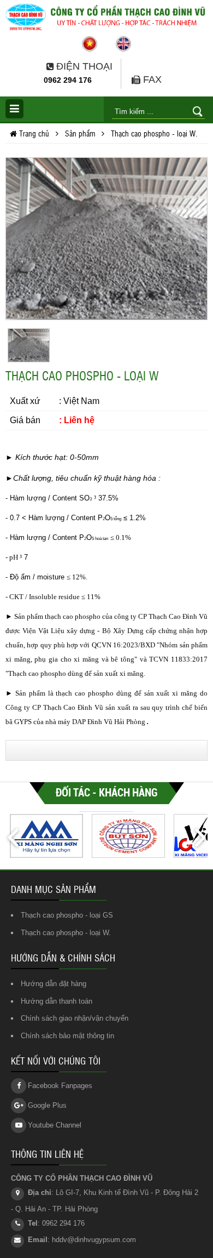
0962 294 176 (68, 80)
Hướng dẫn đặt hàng (53, 984)
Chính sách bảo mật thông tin (67, 1036)
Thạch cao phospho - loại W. (66, 933)
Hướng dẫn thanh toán (56, 1001)
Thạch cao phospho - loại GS (67, 915)
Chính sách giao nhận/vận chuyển (74, 1018)
